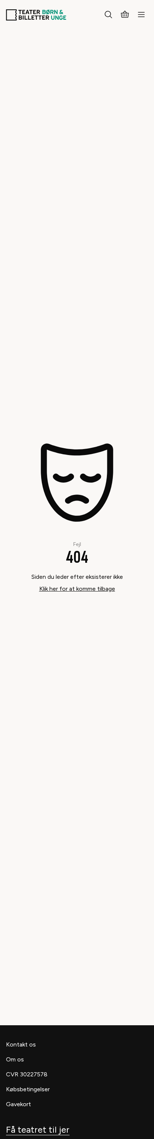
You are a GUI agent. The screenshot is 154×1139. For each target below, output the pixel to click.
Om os (15, 1059)
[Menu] (141, 15)
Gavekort (18, 1104)
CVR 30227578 (26, 1074)
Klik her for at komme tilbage (77, 588)
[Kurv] (125, 15)
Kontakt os (21, 1044)
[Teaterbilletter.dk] (36, 14)
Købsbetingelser (28, 1089)
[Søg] (108, 15)
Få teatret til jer (38, 1129)
